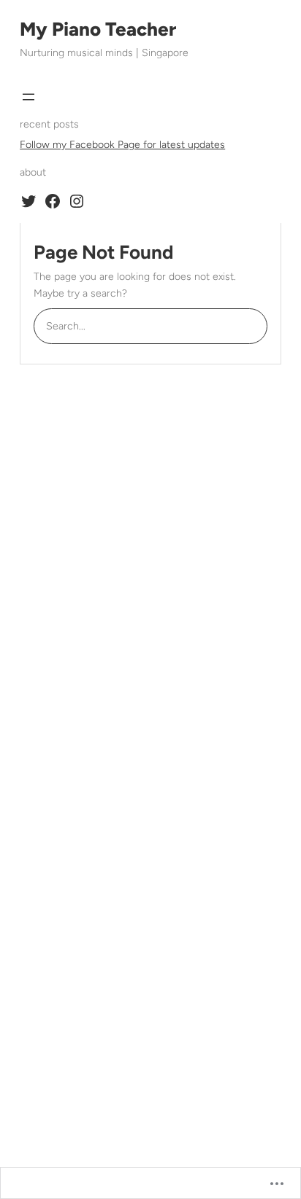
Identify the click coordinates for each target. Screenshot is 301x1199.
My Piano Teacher (98, 29)
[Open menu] (28, 97)
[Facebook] (52, 201)
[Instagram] (76, 201)
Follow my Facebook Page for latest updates (122, 144)
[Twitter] (28, 201)
